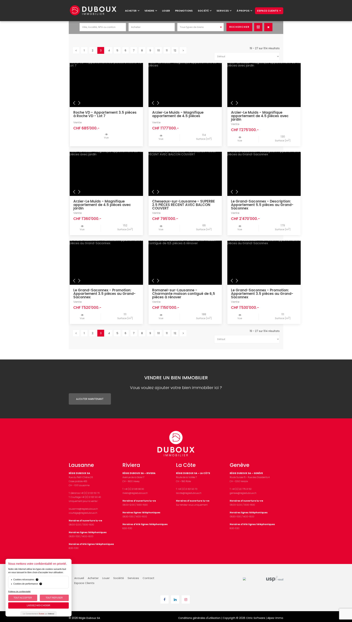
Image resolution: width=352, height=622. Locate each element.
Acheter (131, 10)
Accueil (79, 578)
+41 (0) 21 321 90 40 (91, 497)
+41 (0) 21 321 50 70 (90, 493)
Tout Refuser (54, 597)
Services (223, 10)
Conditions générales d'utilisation (199, 618)
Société (203, 10)
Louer (166, 10)
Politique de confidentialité (19, 591)
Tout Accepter (23, 597)
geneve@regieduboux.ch (243, 493)
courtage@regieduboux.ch (83, 512)
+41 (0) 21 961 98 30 (134, 489)
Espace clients (267, 10)
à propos (243, 10)
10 (158, 50)
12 (175, 50)
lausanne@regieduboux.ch (83, 508)
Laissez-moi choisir (38, 605)
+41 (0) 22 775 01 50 (242, 489)
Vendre (149, 10)
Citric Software (255, 618)
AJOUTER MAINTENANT (90, 399)
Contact (148, 578)
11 (167, 50)
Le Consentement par (38, 614)
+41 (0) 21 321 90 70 (187, 489)
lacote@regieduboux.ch (188, 493)
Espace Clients (84, 583)
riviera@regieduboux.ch (135, 493)
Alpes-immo (275, 618)
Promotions (184, 10)
